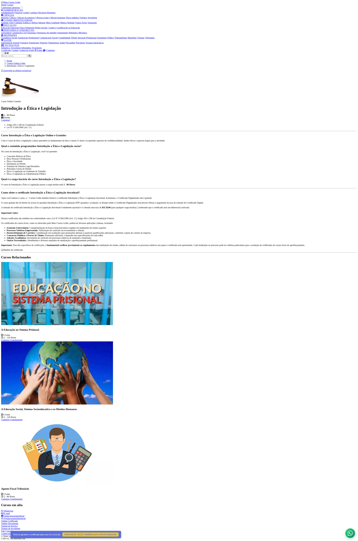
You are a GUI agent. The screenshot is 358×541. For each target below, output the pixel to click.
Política (110, 38)
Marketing (132, 38)
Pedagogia (30, 28)
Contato (14, 50)
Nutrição (43, 43)
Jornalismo (102, 38)
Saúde (62, 43)
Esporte (16, 43)
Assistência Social (9, 38)
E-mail (6, 513)
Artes (11, 22)
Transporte (92, 22)
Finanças (18, 12)
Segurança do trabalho (47, 33)
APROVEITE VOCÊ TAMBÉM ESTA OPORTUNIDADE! (90, 534)
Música (63, 22)
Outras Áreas (81, 22)
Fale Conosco (7, 531)
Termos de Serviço (9, 526)
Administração (7, 12)
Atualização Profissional (28, 38)
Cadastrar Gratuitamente (12, 340)
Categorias (5, 7)
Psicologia (80, 43)
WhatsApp (8, 511)
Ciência (12, 17)
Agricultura (6, 33)
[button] (4, 53)
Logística (34, 12)
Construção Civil (19, 33)
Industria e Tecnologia (11, 48)
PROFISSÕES (10, 35)
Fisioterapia (34, 43)
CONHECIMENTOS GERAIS (17, 20)
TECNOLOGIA (11, 45)
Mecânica (82, 33)
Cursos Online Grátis (16, 63)
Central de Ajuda (26, 50)
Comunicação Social (48, 38)
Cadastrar (50, 50)
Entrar (39, 50)
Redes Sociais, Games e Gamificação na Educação (57, 28)
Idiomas (41, 22)
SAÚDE (7, 40)
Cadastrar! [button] (5, 120)
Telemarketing (120, 38)
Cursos (10, 5)
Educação (5, 28)
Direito (74, 38)
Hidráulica (73, 33)
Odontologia (53, 43)
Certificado (6, 50)
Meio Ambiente (53, 22)
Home (4, 5)
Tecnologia (37, 48)
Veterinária (150, 38)
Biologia (5, 17)
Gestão (26, 12)
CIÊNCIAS (8, 15)
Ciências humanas (57, 17)
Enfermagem (6, 43)
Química (83, 17)
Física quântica (72, 17)
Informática (26, 48)
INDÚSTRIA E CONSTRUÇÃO (18, 30)
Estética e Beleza (30, 22)
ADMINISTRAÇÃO (13, 10)
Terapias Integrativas (94, 43)
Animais (5, 22)
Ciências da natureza (26, 17)
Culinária (18, 22)
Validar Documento (9, 523)
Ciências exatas (42, 17)
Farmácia (24, 43)
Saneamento (62, 33)
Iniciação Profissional (87, 38)
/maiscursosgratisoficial (13, 516)
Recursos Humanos (47, 12)
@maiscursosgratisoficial (14, 518)
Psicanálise (70, 43)
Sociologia (92, 17)
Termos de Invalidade (10, 528)
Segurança (31, 33)
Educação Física (17, 28)
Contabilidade (64, 38)
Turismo (140, 38)
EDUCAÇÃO (10, 25)
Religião (71, 22)
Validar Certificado (9, 521)
